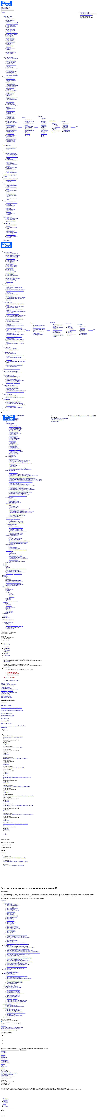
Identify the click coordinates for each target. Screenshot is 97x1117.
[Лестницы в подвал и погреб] (11, 177)
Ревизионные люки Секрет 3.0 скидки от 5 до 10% (15, 861)
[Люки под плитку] (11, 15)
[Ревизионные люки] (11, 150)
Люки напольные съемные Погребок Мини (11, 708)
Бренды (2, 1067)
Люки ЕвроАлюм (5, 718)
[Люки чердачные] (11, 215)
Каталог (8, 421)
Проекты (8, 579)
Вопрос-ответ (4, 1066)
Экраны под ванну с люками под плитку (10, 1028)
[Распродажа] (11, 239)
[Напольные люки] (11, 76)
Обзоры (2, 1069)
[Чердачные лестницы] (11, 182)
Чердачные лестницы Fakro (7, 715)
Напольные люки (13, 473)
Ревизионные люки (14, 506)
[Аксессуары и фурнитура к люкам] (11, 173)
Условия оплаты (4, 1060)
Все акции (3, 852)
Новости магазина (6, 1022)
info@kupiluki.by (5, 8)
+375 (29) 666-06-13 (84, 12)
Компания (8, 604)
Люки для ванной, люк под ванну (9, 1029)
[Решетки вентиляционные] (11, 200)
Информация (4, 1057)
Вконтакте (7, 648)
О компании (4, 1052)
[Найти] (1, 11)
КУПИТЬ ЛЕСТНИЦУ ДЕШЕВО (12, 680)
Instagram (7, 650)
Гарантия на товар (5, 1062)
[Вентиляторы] (11, 222)
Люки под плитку (13, 425)
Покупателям (9, 589)
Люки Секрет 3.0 (5, 720)
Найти (2, 1110)
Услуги (8, 567)
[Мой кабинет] (79, 12)
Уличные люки (12, 499)
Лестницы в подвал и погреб (16, 521)
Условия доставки (5, 1061)
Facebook (7, 646)
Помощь (3, 1058)
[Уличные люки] (11, 144)
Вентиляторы (12, 553)
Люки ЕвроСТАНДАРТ (6, 705)
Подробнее (6, 744)
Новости (3, 1053)
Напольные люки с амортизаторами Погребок (12, 710)
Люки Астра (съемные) (6, 723)
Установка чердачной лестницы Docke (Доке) (12, 1027)
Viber (6, 653)
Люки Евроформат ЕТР (6, 713)
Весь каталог (4, 702)
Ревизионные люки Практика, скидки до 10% (14, 857)
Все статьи (3, 1026)
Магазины (3, 1056)
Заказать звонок (55, 421)
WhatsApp (7, 655)
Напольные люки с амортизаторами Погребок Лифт (13, 725)
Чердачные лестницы (14, 526)
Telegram (7, 651)
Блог (2, 1065)
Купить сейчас (7, 661)
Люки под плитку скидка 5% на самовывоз (13, 865)
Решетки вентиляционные (15, 538)
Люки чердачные (13, 547)
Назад (16, 420)
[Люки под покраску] (11, 56)
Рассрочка (11, 594)
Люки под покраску (14, 459)
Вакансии (3, 1055)
